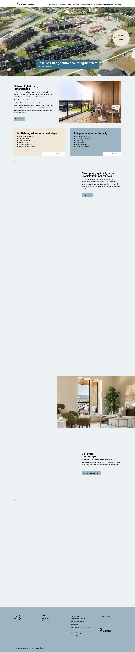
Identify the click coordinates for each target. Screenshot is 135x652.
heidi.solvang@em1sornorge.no (80, 627)
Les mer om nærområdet (91, 473)
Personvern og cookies (36, 648)
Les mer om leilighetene (112, 154)
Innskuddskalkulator (86, 4)
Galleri (69, 4)
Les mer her (19, 119)
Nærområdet (118, 4)
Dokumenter (76, 4)
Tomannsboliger (53, 4)
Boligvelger (63, 4)
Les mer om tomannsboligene (53, 154)
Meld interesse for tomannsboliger (103, 4)
